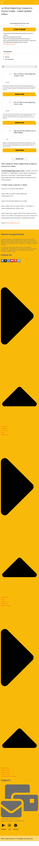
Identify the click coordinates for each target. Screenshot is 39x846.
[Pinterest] (15, 260)
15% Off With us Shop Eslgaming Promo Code (24, 103)
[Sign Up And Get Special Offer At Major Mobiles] (7, 133)
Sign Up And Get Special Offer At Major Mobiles (25, 132)
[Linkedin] (18, 260)
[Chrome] (15, 825)
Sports (7, 57)
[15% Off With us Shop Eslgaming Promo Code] (7, 105)
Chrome (15, 829)
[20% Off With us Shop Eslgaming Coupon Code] (7, 76)
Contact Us (5, 430)
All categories (9, 59)
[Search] (36, 2)
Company (4, 426)
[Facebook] (2, 260)
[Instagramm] (8, 260)
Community (5, 597)
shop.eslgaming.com (9, 44)
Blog (2, 432)
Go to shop (20, 29)
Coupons (4, 428)
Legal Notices (5, 768)
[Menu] (2, 2)
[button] (19, 347)
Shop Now (19, 150)
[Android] (3, 825)
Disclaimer (4, 435)
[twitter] (5, 260)
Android (3, 829)
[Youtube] (12, 260)
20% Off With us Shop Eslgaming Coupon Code (24, 75)
